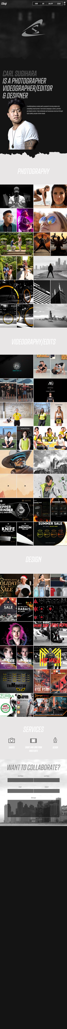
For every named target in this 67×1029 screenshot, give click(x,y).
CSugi (4, 3)
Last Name (46, 776)
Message (33, 798)
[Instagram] (65, 4)
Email (20, 787)
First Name (20, 776)
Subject (47, 787)
